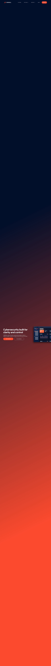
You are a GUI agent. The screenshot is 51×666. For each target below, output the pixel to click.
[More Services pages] (34, 2)
